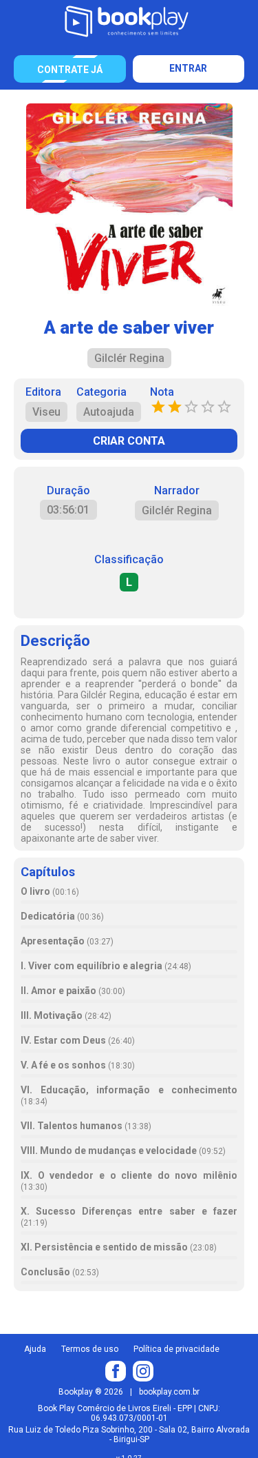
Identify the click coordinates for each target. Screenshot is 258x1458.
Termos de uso (89, 1349)
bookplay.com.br (169, 1392)
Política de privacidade (176, 1349)
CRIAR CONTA (129, 440)
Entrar (188, 68)
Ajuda (35, 1349)
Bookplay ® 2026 (90, 1392)
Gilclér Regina (177, 510)
